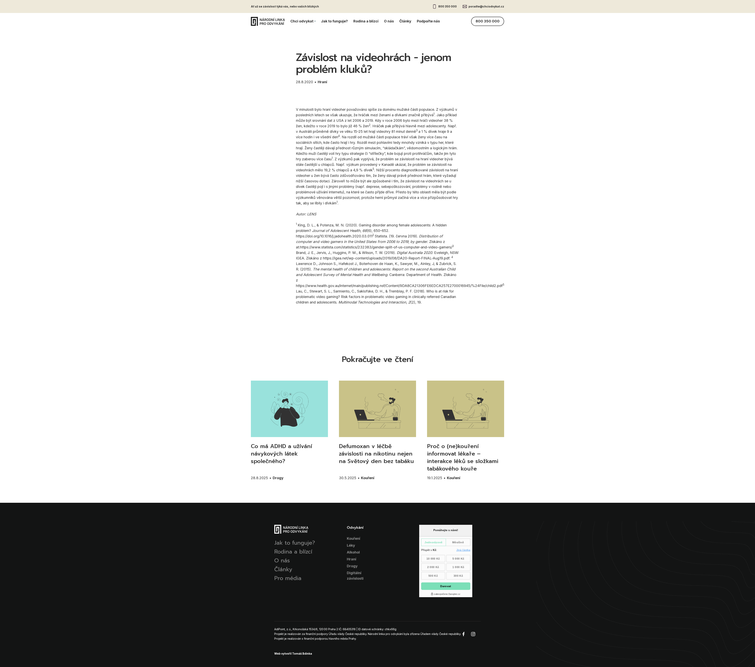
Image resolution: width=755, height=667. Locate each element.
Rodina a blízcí (365, 21)
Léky (351, 545)
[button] (303, 21)
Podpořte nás (428, 21)
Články (405, 21)
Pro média (287, 578)
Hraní (322, 82)
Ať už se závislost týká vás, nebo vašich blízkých (285, 6)
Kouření (367, 478)
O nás (389, 21)
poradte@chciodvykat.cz (486, 6)
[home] (268, 21)
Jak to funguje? (334, 21)
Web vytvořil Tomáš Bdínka (293, 653)
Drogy (278, 478)
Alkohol (353, 552)
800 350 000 (447, 6)
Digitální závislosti (355, 575)
